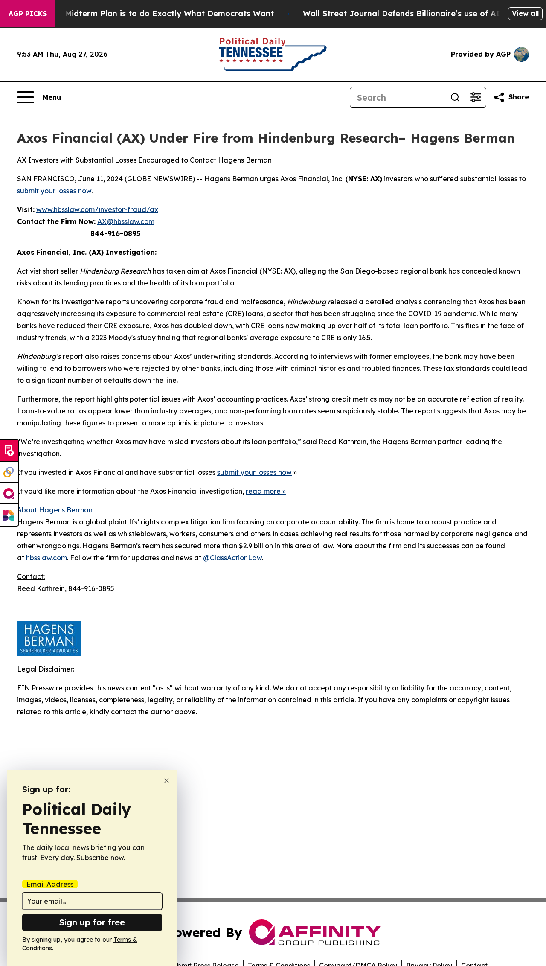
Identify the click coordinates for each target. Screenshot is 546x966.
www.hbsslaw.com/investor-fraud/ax (97, 209)
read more (263, 491)
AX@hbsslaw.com (125, 221)
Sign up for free (92, 922)
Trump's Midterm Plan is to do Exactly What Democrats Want (153, 13)
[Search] (455, 97)
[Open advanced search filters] (475, 97)
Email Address (49, 884)
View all (525, 13)
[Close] (167, 781)
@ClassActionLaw (232, 557)
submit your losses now (54, 190)
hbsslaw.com (46, 557)
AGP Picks (28, 13)
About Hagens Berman (55, 510)
